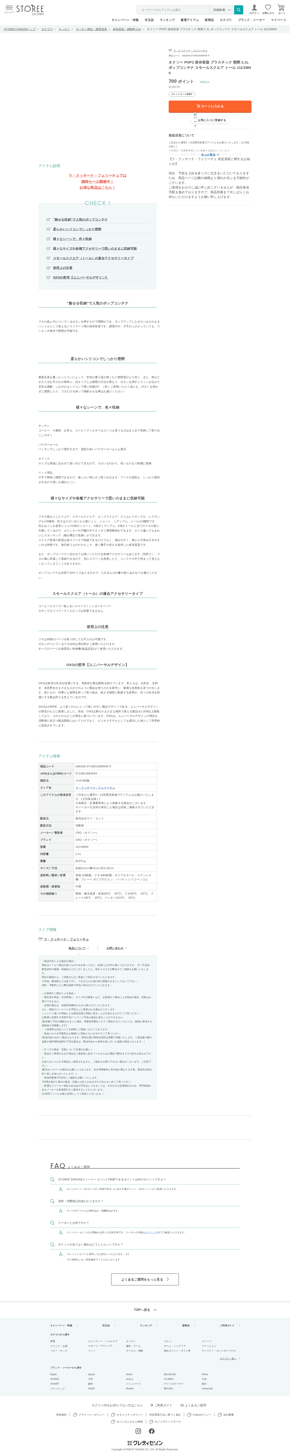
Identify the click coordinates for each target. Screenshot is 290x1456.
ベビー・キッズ (58, 1350)
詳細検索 (219, 9)
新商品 (209, 19)
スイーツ (206, 1341)
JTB (90, 1379)
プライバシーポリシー (92, 1414)
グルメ (167, 1341)
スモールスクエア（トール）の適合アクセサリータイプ (93, 258)
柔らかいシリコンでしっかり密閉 (77, 229)
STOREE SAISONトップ (20, 29)
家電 (52, 1341)
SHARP (54, 1383)
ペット (91, 1350)
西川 (204, 1383)
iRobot (130, 1388)
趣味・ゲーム (133, 1346)
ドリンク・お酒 (58, 1346)
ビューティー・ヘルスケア (102, 1341)
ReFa (205, 1374)
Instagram (138, 1431)
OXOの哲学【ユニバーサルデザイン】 (81, 277)
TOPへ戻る (142, 1309)
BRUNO (168, 1388)
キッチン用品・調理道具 (91, 29)
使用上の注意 (62, 268)
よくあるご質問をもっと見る (142, 1279)
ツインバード (133, 1383)
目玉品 (149, 19)
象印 (90, 1383)
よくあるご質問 (195, 1405)
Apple (53, 1374)
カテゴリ (47, 29)
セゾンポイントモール (168, 1421)
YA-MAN (168, 1379)
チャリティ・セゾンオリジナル (219, 1350)
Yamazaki (207, 1388)
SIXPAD (54, 1379)
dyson (91, 1374)
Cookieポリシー (202, 1414)
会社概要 (228, 1414)
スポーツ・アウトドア (100, 1346)
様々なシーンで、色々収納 (72, 239)
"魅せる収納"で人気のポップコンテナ (80, 219)
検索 (238, 9)
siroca (129, 1379)
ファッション (209, 1346)
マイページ (278, 19)
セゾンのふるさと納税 (130, 1421)
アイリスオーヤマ (173, 1383)
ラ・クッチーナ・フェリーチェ (95, 787)
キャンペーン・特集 (125, 19)
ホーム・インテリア (175, 1346)
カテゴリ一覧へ (228, 1358)
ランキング (167, 19)
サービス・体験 (134, 1350)
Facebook (151, 1431)
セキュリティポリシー (130, 1414)
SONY (91, 1388)
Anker (129, 1374)
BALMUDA (170, 1374)
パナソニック (57, 1388)
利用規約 (61, 1414)
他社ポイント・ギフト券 (177, 1350)
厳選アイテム (190, 19)
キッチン (64, 29)
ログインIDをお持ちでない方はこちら (117, 1405)
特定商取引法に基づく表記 (165, 1414)
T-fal (204, 1379)
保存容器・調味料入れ (127, 29)
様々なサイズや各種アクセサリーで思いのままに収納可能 (95, 248)
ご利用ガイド (227, 1325)
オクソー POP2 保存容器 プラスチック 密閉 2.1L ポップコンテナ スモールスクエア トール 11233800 (212, 29)
